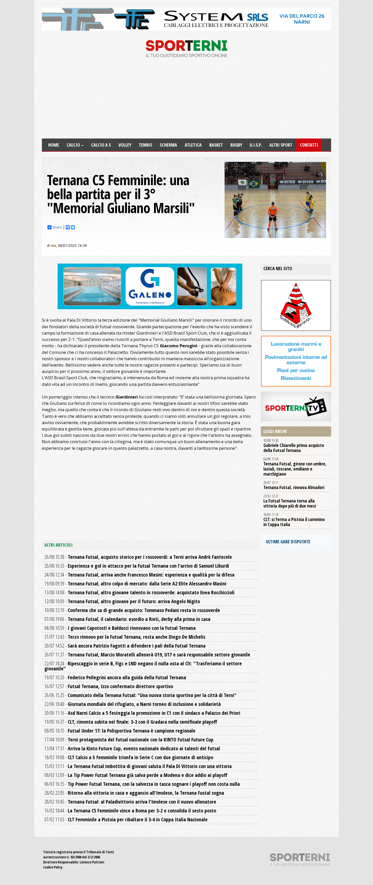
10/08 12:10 (132, 610)
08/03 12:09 (135, 775)
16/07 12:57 (108, 686)
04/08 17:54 (295, 467)
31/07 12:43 (124, 636)
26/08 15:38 (138, 556)
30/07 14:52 (125, 645)
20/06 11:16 (142, 712)
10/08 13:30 (293, 445)
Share (57, 227)
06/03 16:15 (142, 783)
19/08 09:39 (135, 583)
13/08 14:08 (139, 592)
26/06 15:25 (140, 695)
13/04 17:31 (132, 748)
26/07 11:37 (147, 654)
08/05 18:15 (119, 730)
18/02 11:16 (294, 519)
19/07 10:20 (115, 677)
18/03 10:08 (128, 757)
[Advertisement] (186, 100)
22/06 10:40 (132, 704)
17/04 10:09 (128, 739)
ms (53, 245)
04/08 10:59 (120, 627)
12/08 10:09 (122, 601)
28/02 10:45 (130, 801)
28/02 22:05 (134, 792)
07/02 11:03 (126, 819)
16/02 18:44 (130, 810)
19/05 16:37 (130, 721)
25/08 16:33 (136, 565)
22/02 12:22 (289, 501)
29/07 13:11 (293, 485)
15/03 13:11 (138, 766)
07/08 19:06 (127, 619)
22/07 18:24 (143, 666)
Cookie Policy (52, 867)
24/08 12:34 (139, 574)
